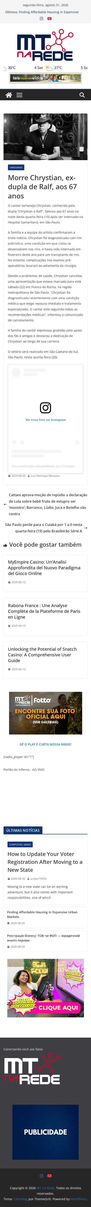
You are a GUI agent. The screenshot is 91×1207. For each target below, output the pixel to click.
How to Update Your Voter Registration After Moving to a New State (45, 861)
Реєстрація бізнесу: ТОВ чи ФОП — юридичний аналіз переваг (43, 938)
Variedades (16, 167)
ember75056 (38, 879)
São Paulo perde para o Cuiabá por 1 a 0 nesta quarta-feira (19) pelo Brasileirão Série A (43, 527)
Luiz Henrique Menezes (45, 476)
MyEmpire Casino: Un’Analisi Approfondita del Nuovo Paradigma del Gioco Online (44, 567)
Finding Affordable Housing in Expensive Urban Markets (42, 914)
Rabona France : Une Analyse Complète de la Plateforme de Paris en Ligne (44, 611)
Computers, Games (20, 844)
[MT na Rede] (9, 95)
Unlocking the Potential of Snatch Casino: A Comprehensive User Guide (42, 654)
